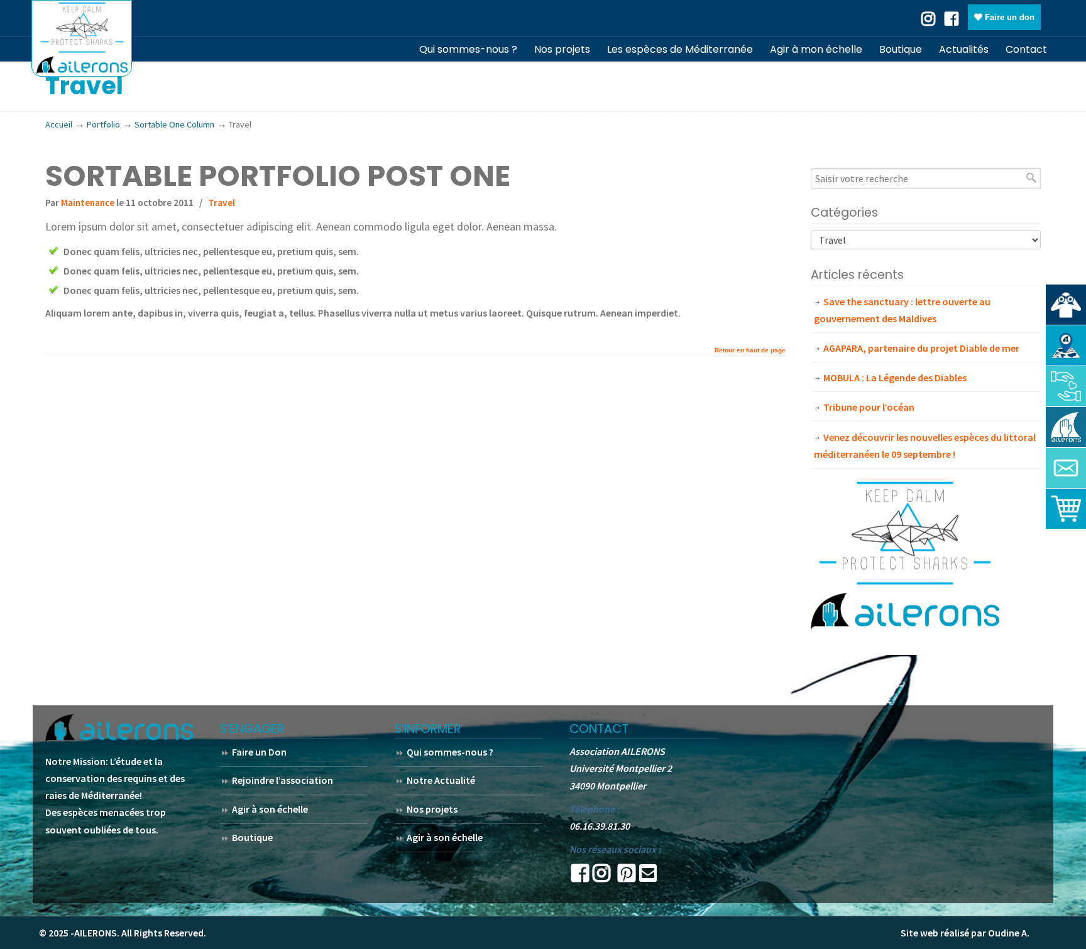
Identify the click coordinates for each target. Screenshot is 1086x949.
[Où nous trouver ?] (1066, 305)
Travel (221, 203)
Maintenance (87, 203)
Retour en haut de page (750, 350)
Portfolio (103, 124)
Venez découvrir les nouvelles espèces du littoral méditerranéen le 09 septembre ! (925, 445)
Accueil (58, 124)
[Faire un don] (1066, 386)
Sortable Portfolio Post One (277, 176)
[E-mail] (648, 876)
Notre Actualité (441, 780)
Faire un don (1008, 17)
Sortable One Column (174, 124)
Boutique (252, 837)
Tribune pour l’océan (868, 407)
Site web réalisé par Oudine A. (965, 932)
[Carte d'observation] (1066, 345)
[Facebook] (951, 17)
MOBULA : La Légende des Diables (895, 377)
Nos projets (432, 809)
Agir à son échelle (270, 809)
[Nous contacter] (1066, 468)
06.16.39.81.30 (599, 826)
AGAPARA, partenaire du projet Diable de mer (921, 348)
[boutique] (1066, 509)
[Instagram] (601, 876)
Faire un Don (259, 752)
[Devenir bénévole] (1066, 427)
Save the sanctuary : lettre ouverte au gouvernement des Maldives (902, 310)
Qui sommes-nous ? (450, 752)
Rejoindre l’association (282, 780)
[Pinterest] (626, 876)
